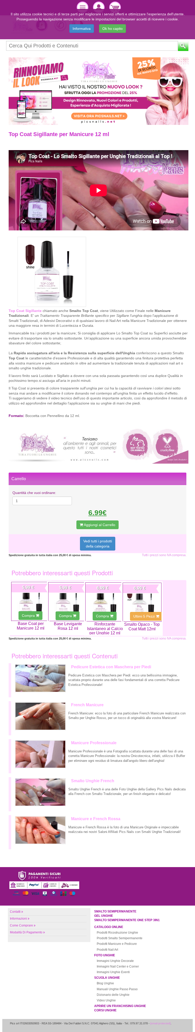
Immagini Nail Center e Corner (118, 966)
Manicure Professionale (94, 743)
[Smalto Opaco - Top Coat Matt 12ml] (142, 602)
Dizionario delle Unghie (113, 995)
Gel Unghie (103, 916)
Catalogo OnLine (108, 927)
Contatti (15, 911)
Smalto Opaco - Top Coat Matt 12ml (142, 626)
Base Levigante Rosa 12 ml (68, 626)
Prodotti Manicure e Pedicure (117, 944)
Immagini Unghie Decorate (115, 961)
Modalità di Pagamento (26, 932)
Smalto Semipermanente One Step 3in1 (127, 920)
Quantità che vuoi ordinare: (34, 493)
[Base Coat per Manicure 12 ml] (30, 601)
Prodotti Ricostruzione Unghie (117, 932)
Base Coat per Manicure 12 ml (30, 625)
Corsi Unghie (105, 1010)
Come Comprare (21, 925)
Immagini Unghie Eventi (113, 972)
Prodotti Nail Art (107, 949)
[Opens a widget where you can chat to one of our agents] (176, 1023)
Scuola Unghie (107, 977)
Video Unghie (106, 1000)
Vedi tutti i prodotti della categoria (97, 543)
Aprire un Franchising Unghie (120, 1006)
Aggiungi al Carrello (99, 525)
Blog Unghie (105, 983)
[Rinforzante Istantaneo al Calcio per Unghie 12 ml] (104, 601)
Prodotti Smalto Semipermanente (119, 938)
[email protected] (160, 1023)
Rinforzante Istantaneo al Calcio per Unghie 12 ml (105, 628)
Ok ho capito (112, 29)
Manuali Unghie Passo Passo (117, 989)
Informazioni (18, 918)
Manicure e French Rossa (95, 819)
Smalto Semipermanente (115, 911)
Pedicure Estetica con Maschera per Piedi (111, 667)
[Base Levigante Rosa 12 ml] (67, 601)
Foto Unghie (104, 955)
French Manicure (87, 705)
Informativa (82, 29)
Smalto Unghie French (92, 781)
